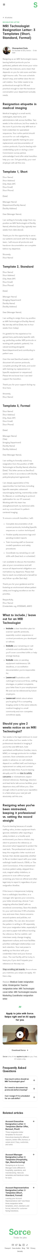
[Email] (13, 1245)
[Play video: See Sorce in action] (20, 1034)
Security (20, 1251)
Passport (8, 1248)
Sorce (5, 1056)
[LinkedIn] (20, 1245)
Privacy (33, 1248)
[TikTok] (27, 1245)
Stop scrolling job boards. (14, 969)
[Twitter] (16, 1245)
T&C (27, 1248)
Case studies (16, 1248)
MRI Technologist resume (25, 992)
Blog (23, 1248)
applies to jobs (22, 1056)
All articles (8, 17)
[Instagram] (23, 1245)
